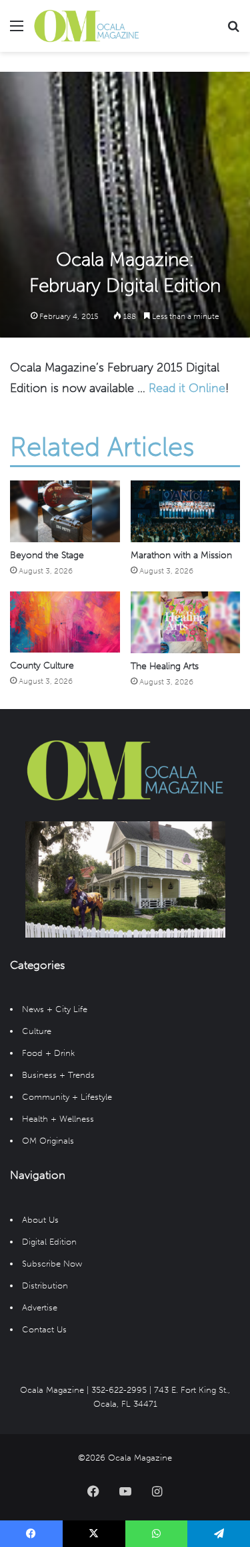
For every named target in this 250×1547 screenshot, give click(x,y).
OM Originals (48, 1141)
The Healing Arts (165, 666)
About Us (40, 1220)
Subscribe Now (52, 1264)
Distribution (45, 1285)
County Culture (42, 665)
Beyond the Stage (47, 555)
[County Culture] (65, 622)
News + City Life (54, 1009)
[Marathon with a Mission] (186, 511)
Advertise (39, 1307)
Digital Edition (49, 1242)
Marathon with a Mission (181, 555)
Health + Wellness (58, 1119)
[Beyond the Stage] (65, 511)
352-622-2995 (119, 1390)
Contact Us (44, 1329)
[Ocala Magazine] (86, 26)
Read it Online (187, 388)
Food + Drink (48, 1053)
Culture (36, 1031)
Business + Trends (58, 1075)
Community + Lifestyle (67, 1097)
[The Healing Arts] (186, 622)
